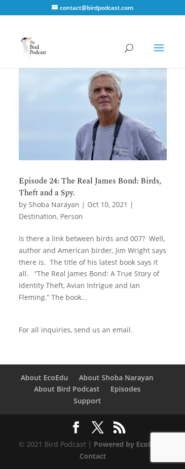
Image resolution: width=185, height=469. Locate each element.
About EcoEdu (44, 377)
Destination (38, 216)
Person (71, 216)
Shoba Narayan (54, 204)
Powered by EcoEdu (127, 444)
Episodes (126, 389)
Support (87, 400)
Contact (92, 456)
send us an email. (103, 329)
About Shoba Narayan (116, 377)
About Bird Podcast (67, 389)
